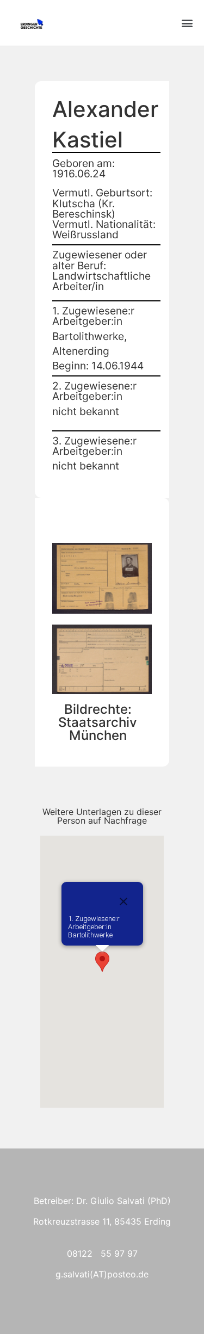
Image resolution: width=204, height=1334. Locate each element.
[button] (187, 23)
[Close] (123, 901)
